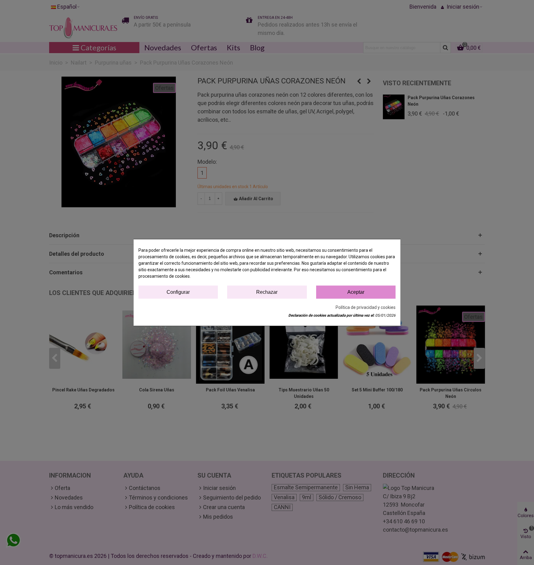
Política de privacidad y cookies (366, 307)
